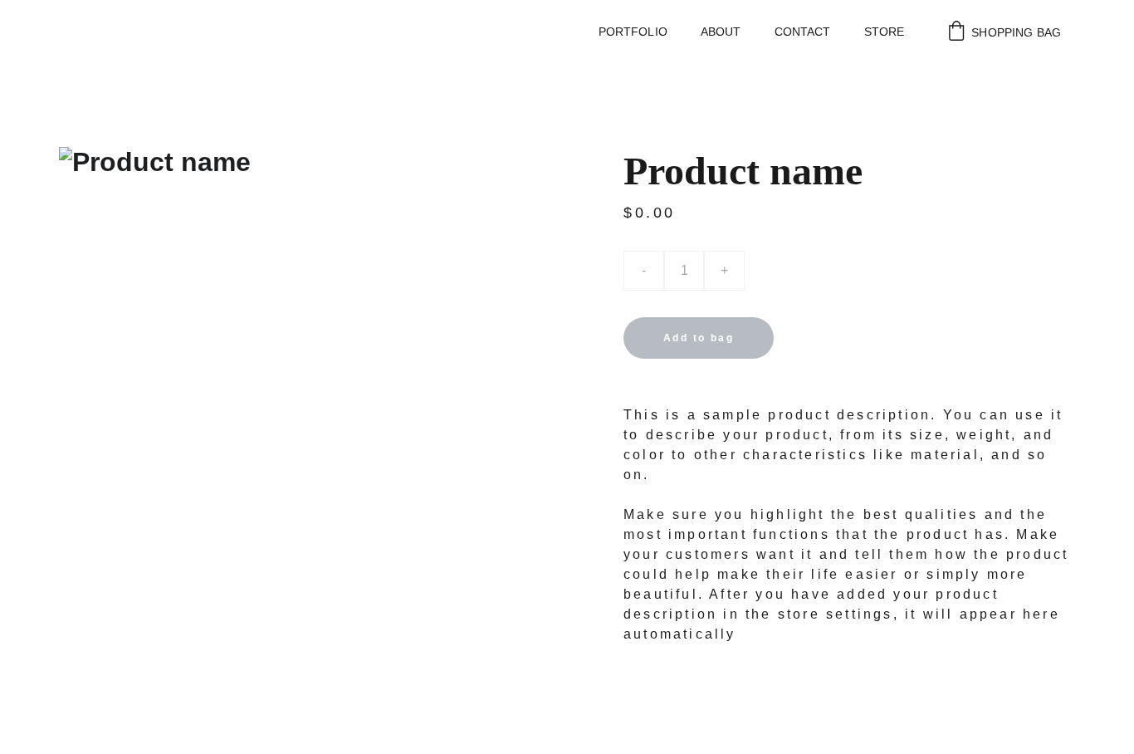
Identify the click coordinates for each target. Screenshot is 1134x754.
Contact (803, 31)
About (721, 31)
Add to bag (698, 338)
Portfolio (633, 31)
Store (884, 31)
